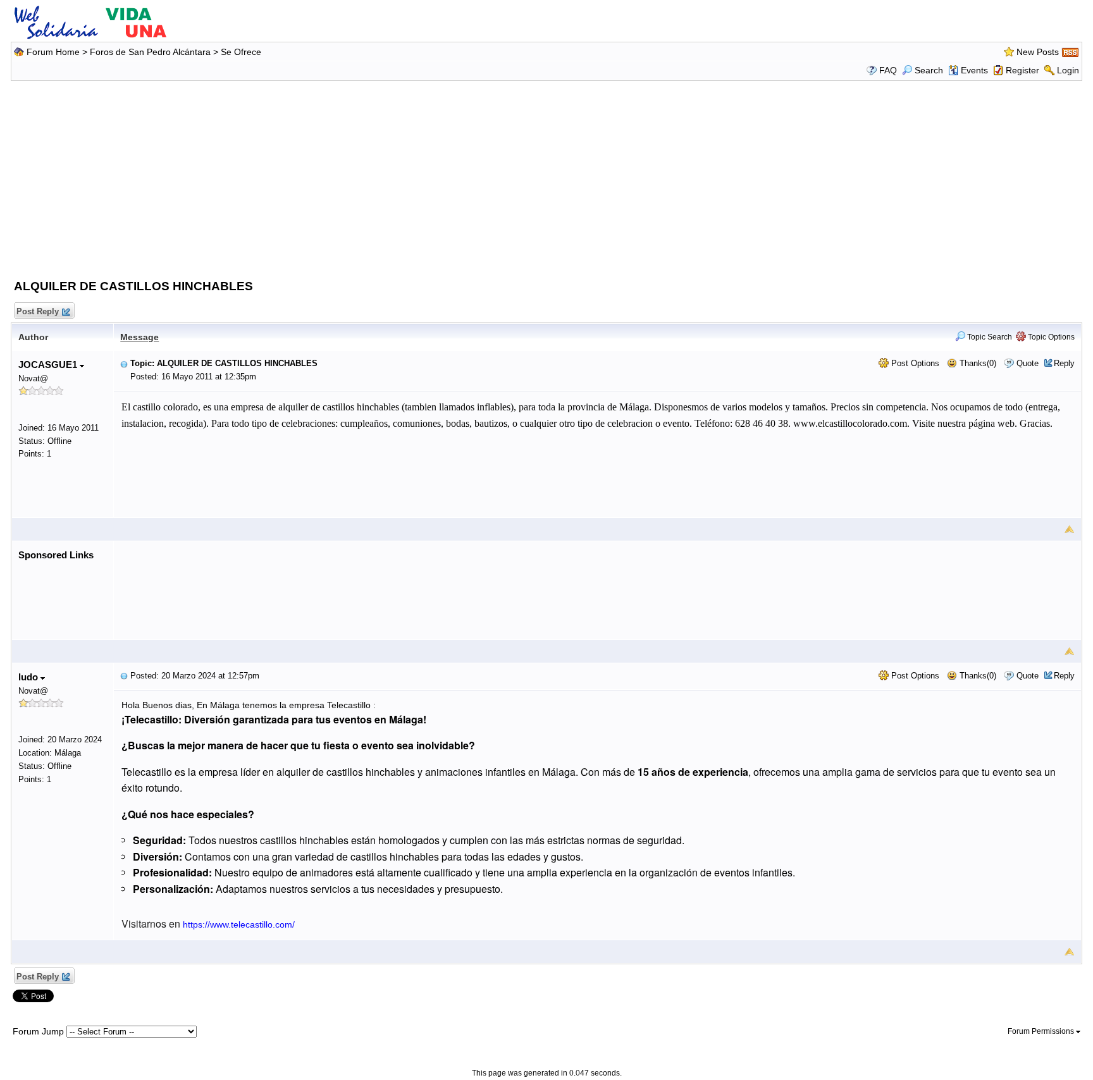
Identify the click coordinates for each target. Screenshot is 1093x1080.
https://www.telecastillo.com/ (239, 924)
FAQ (888, 70)
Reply (1064, 363)
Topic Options (1050, 337)
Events (974, 70)
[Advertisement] (546, 177)
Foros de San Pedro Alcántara (150, 52)
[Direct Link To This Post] (124, 363)
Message (139, 337)
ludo (29, 677)
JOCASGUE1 (49, 364)
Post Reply (37, 311)
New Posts (1037, 52)
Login (1068, 70)
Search (929, 70)
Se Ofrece (241, 52)
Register (1022, 70)
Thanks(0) (976, 363)
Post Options (914, 363)
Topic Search (988, 337)
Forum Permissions (1042, 1031)
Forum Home (53, 52)
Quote (1027, 363)
